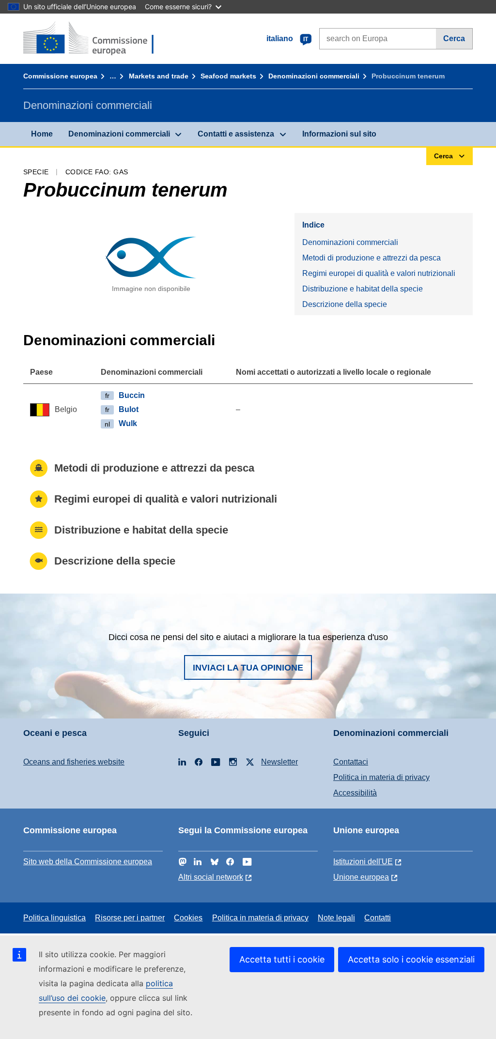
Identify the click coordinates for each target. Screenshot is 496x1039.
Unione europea (361, 877)
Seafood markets (228, 76)
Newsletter (279, 762)
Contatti (377, 918)
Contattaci (350, 762)
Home (42, 134)
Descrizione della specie (344, 304)
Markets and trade (158, 76)
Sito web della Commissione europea (87, 861)
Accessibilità (355, 793)
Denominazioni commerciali (313, 76)
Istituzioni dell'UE (363, 861)
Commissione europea (60, 76)
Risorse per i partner (130, 918)
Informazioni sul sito (339, 134)
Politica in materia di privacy (381, 777)
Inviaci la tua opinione (248, 667)
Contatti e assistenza (236, 134)
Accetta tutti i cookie (282, 959)
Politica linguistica (54, 918)
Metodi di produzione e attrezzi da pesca (371, 258)
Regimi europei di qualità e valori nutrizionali (378, 273)
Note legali (336, 918)
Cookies (188, 918)
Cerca (454, 38)
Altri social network (210, 877)
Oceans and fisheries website (73, 762)
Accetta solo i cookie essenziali (411, 959)
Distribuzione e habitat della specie (362, 289)
